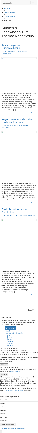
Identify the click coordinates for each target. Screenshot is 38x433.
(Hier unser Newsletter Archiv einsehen (12, 428)
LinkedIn (10, 343)
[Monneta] (7, 2)
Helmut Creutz (11, 125)
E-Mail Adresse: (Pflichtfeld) (9, 397)
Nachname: (4, 417)
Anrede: (2, 403)
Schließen (4, 365)
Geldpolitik (31, 215)
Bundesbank (6, 127)
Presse (8, 335)
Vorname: (3, 410)
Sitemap (9, 339)
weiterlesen (32, 113)
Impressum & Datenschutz (14, 333)
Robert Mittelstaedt (9, 51)
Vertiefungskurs (15, 371)
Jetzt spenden (10, 328)
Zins (4, 125)
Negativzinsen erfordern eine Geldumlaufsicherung (17, 120)
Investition (25, 125)
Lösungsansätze (9, 12)
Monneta (7, 8)
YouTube (10, 345)
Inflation (19, 125)
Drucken (9, 337)
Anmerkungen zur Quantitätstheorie (11, 46)
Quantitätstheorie (21, 51)
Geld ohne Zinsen (10, 16)
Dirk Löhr (6, 215)
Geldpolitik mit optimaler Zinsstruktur (14, 210)
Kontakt (8, 331)
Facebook (10, 341)
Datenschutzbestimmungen (14, 390)
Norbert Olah (14, 215)
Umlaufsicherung (7, 53)
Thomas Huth (23, 215)
